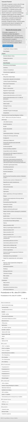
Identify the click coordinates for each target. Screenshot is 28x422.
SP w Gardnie (5, 357)
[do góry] (23, 298)
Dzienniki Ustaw (5, 409)
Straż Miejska (6, 51)
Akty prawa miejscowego (9, 76)
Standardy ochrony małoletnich (10, 256)
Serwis (3, 260)
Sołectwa (5, 67)
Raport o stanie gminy (8, 88)
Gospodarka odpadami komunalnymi (11, 79)
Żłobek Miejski (5, 378)
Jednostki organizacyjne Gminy (10, 164)
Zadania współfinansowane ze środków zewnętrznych (12, 237)
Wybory (5, 223)
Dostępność (6, 138)
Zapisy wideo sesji (6, 334)
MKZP (4, 173)
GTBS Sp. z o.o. (5, 401)
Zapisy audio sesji (6, 332)
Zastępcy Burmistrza (8, 58)
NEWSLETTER (5, 340)
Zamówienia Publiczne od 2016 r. (9, 318)
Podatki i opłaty (6, 86)
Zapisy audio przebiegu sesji (9, 245)
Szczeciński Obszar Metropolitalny (11, 220)
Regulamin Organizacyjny (9, 90)
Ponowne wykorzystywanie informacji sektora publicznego (13, 199)
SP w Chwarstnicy (6, 355)
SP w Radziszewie (6, 359)
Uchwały (5, 108)
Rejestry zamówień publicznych (10, 209)
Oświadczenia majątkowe (9, 72)
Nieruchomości (6, 184)
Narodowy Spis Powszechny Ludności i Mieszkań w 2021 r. (14, 177)
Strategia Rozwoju (7, 105)
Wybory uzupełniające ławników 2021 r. (12, 227)
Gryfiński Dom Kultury (6, 390)
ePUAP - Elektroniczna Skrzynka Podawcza (11, 117)
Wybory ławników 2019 (8, 229)
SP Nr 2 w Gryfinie (6, 348)
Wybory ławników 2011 (8, 234)
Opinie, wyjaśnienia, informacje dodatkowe (13, 193)
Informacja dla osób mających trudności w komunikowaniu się (12, 154)
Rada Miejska (6, 63)
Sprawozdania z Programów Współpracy (12, 218)
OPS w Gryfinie (5, 392)
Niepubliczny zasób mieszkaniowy (11, 182)
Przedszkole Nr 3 (5, 371)
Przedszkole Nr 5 (5, 375)
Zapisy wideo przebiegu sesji (10, 247)
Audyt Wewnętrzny (7, 124)
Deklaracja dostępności (8, 140)
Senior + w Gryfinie (6, 394)
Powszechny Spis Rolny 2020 (9, 202)
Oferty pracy (6, 189)
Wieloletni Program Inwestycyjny (10, 110)
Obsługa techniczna (7, 271)
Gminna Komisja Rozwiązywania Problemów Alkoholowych (13, 253)
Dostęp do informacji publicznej (10, 135)
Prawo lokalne (5, 74)
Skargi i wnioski (6, 213)
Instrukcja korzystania (8, 266)
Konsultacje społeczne (8, 167)
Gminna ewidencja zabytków (9, 148)
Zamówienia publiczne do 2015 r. (10, 242)
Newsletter (5, 278)
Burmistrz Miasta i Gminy (8, 56)
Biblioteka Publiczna (6, 387)
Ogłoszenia (6, 191)
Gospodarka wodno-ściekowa (10, 151)
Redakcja (5, 268)
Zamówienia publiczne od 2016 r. (10, 240)
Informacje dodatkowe (8, 289)
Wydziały (5, 60)
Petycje (5, 196)
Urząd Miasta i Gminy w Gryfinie (10, 49)
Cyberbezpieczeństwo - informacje (11, 133)
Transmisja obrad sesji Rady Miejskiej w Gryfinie (12, 115)
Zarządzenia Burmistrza (7, 309)
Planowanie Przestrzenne (9, 83)
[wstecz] (21, 298)
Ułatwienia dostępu (7, 273)
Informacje (4, 119)
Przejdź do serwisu (8, 45)
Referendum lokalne (7, 204)
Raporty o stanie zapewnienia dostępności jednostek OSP (13, 263)
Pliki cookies (6, 275)
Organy (3, 53)
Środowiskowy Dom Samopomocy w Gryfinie (12, 396)
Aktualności (6, 285)
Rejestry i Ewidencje (7, 206)
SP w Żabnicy (5, 361)
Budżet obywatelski (7, 128)
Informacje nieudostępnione (9, 157)
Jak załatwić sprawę (8, 121)
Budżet (4, 126)
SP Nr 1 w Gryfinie (6, 346)
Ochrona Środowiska (8, 186)
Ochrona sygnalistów (8, 249)
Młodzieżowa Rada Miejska (9, 65)
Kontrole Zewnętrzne (8, 171)
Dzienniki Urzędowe (6, 413)
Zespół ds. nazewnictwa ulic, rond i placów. (13, 258)
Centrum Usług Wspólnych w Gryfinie (10, 385)
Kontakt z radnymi (6, 329)
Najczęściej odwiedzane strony (10, 287)
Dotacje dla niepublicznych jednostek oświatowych (11, 143)
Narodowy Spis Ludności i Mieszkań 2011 (12, 180)
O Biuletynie (4, 280)
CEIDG (4, 131)
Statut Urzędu (6, 103)
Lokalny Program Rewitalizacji (10, 81)
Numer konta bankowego (7, 305)
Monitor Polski (5, 411)
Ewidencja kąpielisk (7, 146)
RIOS (3, 338)
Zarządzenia (6, 112)
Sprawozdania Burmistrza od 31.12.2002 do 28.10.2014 (13, 98)
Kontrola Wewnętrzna (8, 169)
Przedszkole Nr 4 (5, 373)
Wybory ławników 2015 (8, 232)
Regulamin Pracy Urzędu (8, 93)
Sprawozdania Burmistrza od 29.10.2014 (12, 95)
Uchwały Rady (5, 307)
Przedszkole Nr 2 (5, 369)
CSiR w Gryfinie (5, 383)
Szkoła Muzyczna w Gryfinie (8, 352)
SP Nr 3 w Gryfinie (6, 350)
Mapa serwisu (6, 282)
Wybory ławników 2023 (8, 225)
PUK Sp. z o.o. (5, 404)
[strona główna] (24, 298)
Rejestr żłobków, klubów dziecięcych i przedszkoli (14, 211)
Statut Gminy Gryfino (7, 101)
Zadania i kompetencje (8, 69)
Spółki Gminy (6, 216)
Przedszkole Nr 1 (5, 367)
